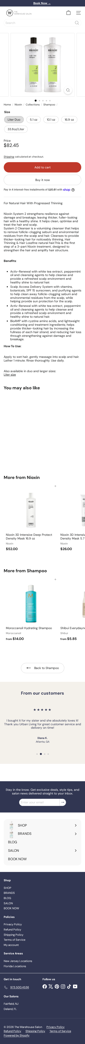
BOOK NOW (11, 908)
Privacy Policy (13, 924)
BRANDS (9, 893)
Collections (33, 104)
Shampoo (49, 104)
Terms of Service (14, 940)
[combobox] (42, 22)
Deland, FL (10, 1009)
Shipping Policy (13, 935)
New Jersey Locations (18, 961)
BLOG (7, 898)
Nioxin (18, 104)
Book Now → (42, 3)
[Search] (77, 22)
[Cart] (68, 13)
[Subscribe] (63, 802)
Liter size (10, 374)
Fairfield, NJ (11, 1004)
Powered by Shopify (16, 1035)
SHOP (7, 888)
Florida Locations (15, 966)
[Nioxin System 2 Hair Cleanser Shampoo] (31, 430)
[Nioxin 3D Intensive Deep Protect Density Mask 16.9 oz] (31, 519)
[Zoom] (68, 90)
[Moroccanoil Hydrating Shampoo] (31, 611)
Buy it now (42, 180)
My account (11, 945)
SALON (8, 903)
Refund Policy (12, 929)
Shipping (9, 156)
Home (7, 104)
